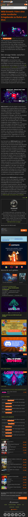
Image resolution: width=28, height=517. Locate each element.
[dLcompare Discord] (23, 514)
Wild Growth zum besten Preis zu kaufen (13, 195)
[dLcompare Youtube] (19, 514)
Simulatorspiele (15, 288)
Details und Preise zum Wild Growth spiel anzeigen (12, 315)
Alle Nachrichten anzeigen (14, 222)
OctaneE (13, 38)
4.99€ (23, 230)
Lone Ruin (14, 67)
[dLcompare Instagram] (12, 514)
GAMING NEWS (7, 38)
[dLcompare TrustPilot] (16, 514)
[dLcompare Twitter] (5, 514)
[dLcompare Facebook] (8, 514)
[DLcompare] (14, 502)
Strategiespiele (5, 289)
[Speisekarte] (26, 2)
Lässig (9, 288)
